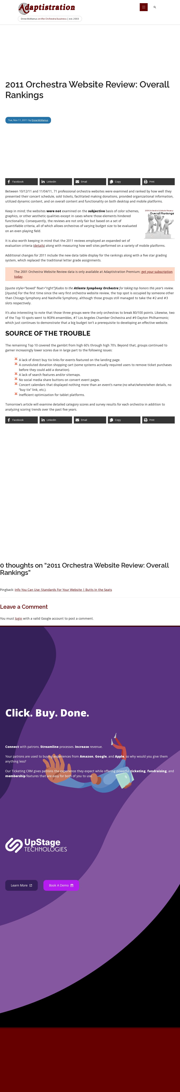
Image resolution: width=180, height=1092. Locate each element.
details (39, 245)
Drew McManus (40, 120)
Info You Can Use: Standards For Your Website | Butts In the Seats (63, 590)
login (18, 618)
